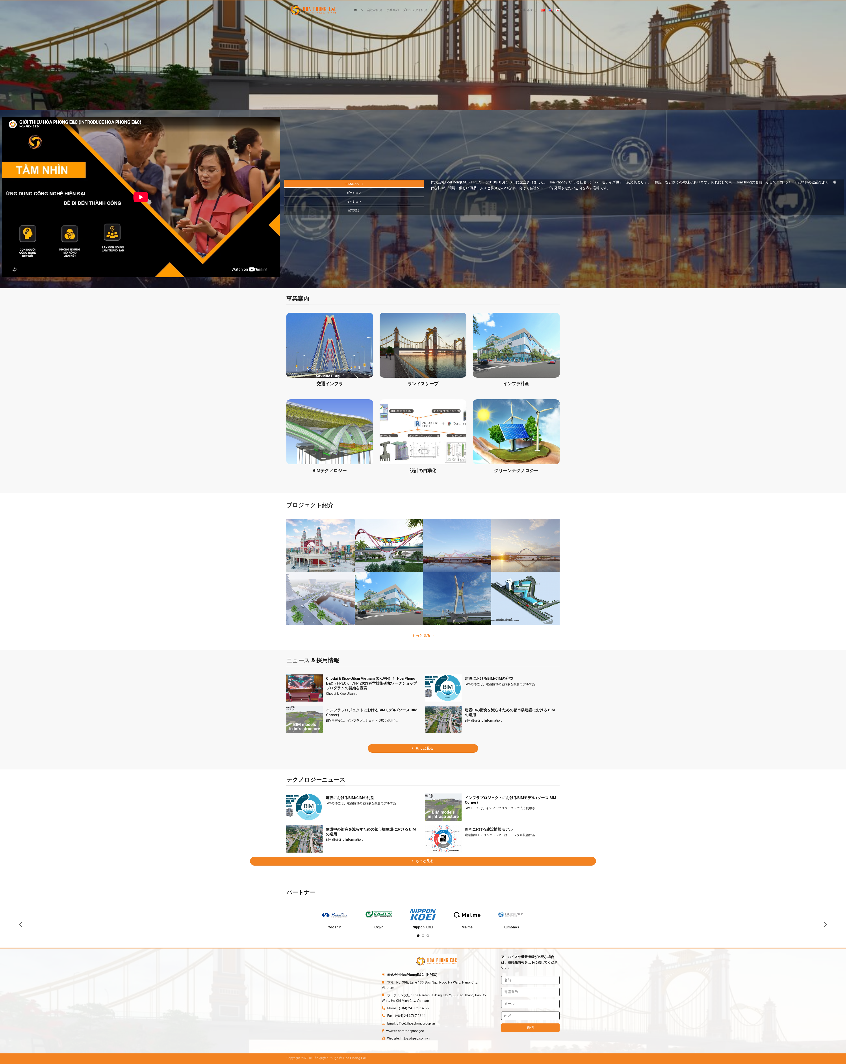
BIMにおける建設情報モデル (489, 829)
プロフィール (505, 10)
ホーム (358, 10)
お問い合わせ (528, 10)
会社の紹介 (374, 10)
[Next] (825, 926)
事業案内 (392, 10)
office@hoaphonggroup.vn (416, 1028)
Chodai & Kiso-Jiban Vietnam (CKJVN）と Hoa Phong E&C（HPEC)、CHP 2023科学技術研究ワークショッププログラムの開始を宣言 (371, 683)
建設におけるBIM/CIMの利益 (489, 678)
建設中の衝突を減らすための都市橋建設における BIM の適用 (510, 712)
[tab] (354, 184)
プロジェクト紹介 (415, 10)
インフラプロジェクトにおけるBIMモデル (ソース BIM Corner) (371, 712)
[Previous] (21, 926)
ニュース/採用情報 (479, 10)
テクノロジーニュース (446, 10)
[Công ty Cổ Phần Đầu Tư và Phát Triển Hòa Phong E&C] (314, 10)
